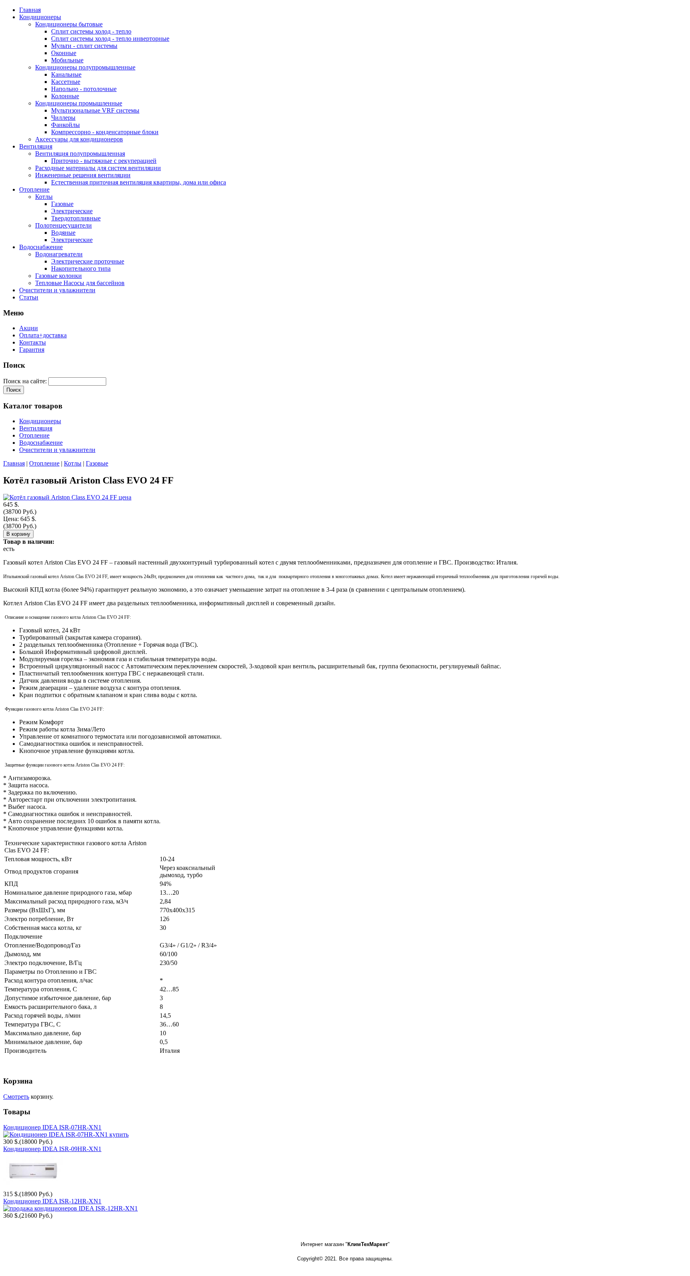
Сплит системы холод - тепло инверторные (110, 38)
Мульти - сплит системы (84, 45)
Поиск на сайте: (25, 381)
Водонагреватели (59, 254)
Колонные (65, 96)
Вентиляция (35, 428)
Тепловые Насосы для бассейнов (80, 282)
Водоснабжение (41, 442)
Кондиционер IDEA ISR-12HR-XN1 (52, 1201)
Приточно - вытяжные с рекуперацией (104, 160)
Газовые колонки (58, 275)
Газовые (62, 203)
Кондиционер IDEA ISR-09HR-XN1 (52, 1148)
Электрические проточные (87, 261)
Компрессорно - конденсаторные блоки (105, 132)
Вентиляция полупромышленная (80, 153)
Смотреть (16, 1096)
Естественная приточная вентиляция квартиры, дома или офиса (138, 182)
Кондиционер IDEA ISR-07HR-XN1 (52, 1127)
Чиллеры (63, 117)
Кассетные (65, 81)
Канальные (66, 74)
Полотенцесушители (63, 225)
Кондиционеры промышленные (78, 103)
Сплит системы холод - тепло (91, 31)
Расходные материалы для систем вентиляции (98, 167)
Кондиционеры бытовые (69, 24)
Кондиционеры (40, 421)
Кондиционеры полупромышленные (85, 67)
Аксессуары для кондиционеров (79, 139)
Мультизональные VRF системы (95, 110)
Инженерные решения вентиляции (83, 175)
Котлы (44, 196)
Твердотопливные (76, 218)
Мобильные (67, 60)
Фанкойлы (65, 124)
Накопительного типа (81, 268)
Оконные (63, 53)
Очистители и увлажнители (57, 449)
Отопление (34, 435)
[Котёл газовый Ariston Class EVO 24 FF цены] (67, 497)
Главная (14, 463)
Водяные (63, 232)
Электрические (72, 211)
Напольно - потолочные (84, 88)
